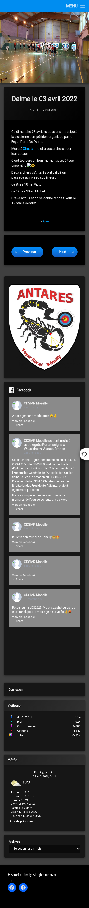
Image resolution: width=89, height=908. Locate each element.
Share (19, 425)
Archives (14, 841)
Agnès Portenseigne (47, 445)
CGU (10, 881)
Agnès (45, 221)
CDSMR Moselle (36, 403)
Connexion (16, 689)
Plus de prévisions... (22, 821)
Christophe (31, 149)
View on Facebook (23, 421)
